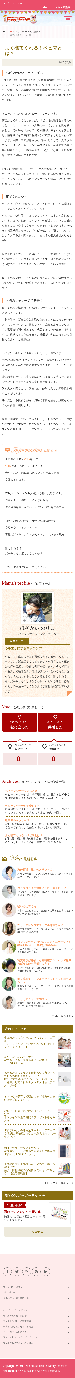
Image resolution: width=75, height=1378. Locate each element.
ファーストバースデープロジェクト (20, 1337)
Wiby (27, 459)
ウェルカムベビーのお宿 (15, 1315)
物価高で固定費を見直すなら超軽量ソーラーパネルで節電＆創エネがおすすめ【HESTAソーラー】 (29, 1151)
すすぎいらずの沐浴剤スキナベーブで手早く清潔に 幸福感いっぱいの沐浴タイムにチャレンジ (30, 1133)
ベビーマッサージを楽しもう (22, 805)
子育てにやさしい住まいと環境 (18, 1326)
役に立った (20, 722)
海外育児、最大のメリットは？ (36, 869)
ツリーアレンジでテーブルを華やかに (40, 925)
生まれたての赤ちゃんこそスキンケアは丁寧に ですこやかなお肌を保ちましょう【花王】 (29, 1042)
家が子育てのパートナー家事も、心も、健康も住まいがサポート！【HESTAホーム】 (29, 1060)
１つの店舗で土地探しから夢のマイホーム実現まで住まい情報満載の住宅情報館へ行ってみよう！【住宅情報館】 (29, 1168)
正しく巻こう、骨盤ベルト (34, 999)
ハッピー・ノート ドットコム (17, 1310)
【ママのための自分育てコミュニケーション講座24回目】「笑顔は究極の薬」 (44, 943)
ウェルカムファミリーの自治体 (18, 1342)
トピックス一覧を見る (58, 1183)
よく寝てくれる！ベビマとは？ (24, 835)
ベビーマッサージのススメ (21, 791)
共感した (55, 722)
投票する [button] (37, 1232)
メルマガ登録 (62, 7)
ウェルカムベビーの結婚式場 (17, 1321)
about (46, 7)
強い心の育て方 (27, 906)
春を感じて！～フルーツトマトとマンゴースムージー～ (44, 980)
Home (9, 31)
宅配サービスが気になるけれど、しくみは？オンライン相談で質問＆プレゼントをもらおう (29, 1115)
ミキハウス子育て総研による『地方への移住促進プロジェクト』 (29, 1098)
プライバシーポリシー (13, 1286)
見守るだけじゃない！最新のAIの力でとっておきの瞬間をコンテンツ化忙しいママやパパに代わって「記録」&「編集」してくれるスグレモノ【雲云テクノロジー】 (29, 1079)
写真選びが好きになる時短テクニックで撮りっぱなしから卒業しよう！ (44, 961)
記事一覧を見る (62, 1016)
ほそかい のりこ (37, 628)
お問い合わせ (9, 1292)
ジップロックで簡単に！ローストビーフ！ (43, 888)
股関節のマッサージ (17, 820)
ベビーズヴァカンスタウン (16, 1331)
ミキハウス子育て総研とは (16, 1297)
